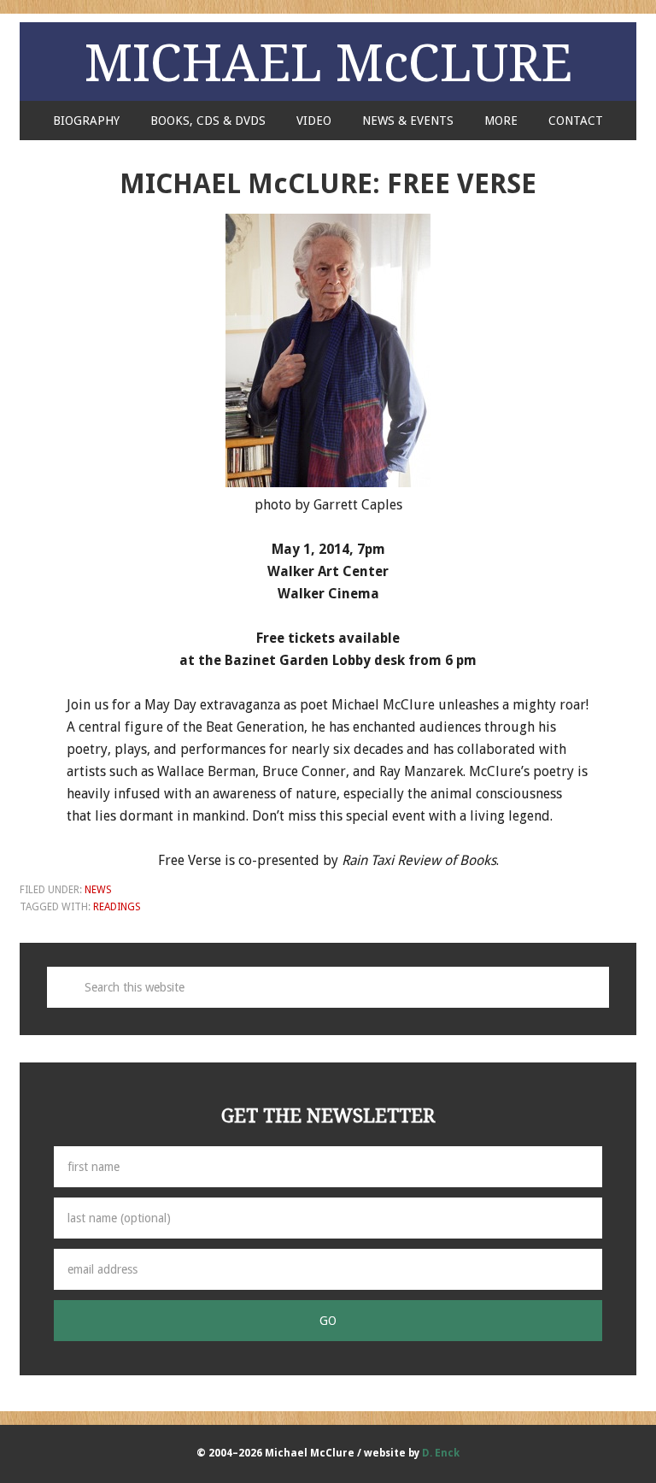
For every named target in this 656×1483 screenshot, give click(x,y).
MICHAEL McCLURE (328, 61)
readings (117, 907)
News (98, 890)
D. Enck (441, 1453)
